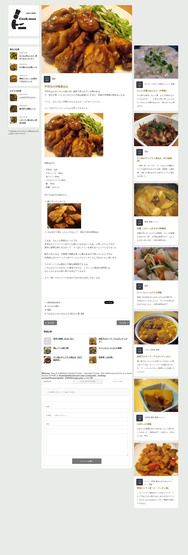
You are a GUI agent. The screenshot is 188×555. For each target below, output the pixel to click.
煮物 (53, 79)
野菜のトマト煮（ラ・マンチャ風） (153, 488)
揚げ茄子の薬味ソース (27, 108)
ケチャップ (64, 313)
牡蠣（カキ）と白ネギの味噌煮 (151, 228)
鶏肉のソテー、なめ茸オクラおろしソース (28, 80)
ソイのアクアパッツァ (27, 97)
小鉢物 (147, 417)
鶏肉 (82, 313)
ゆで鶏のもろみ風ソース (28, 67)
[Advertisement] (86, 290)
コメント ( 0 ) (117, 381)
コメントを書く (53, 306)
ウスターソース (53, 313)
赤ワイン (73, 313)
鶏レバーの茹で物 (61, 348)
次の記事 (123, 323)
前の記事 (51, 323)
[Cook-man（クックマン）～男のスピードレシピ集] (24, 28)
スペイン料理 (149, 481)
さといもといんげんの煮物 (110, 348)
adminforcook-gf (53, 302)
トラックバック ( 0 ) (87, 381)
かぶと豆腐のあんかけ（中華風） (152, 90)
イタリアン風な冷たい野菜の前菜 (28, 121)
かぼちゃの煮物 (144, 424)
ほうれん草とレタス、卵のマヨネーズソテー (28, 57)
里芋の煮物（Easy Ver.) (63, 339)
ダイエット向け (150, 84)
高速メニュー (154, 222)
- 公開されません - (56, 415)
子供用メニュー (164, 84)
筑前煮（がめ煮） (106, 357)
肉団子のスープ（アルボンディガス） (154, 356)
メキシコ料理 (149, 350)
